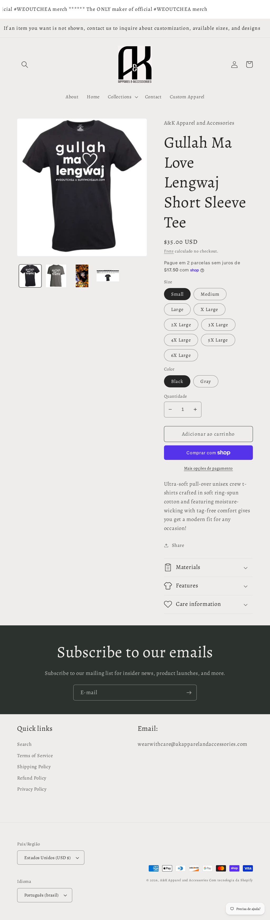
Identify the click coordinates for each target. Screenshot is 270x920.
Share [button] (178, 545)
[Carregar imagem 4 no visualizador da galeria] (108, 276)
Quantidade (175, 396)
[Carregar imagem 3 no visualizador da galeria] (82, 276)
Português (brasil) (41, 895)
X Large (209, 309)
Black (177, 381)
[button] (24, 64)
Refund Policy (31, 778)
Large (177, 309)
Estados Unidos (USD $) (47, 858)
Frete (169, 251)
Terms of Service (35, 755)
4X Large (181, 340)
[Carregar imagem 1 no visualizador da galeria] (30, 276)
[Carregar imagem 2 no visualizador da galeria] (56, 276)
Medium (210, 294)
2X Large (181, 325)
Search (24, 744)
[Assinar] (188, 693)
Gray (205, 381)
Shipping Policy (34, 766)
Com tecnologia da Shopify (231, 880)
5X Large (218, 340)
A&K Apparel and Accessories (184, 880)
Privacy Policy (32, 789)
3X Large (218, 325)
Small (177, 294)
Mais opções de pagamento (208, 468)
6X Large (181, 355)
